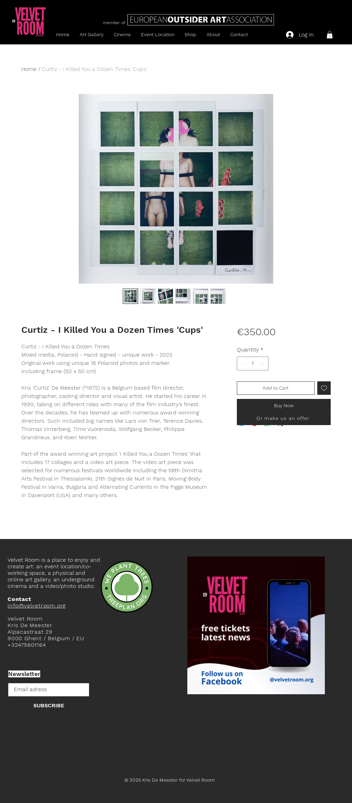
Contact (19, 599)
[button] (330, 35)
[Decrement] (243, 363)
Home (28, 69)
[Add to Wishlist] (324, 388)
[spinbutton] (253, 363)
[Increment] (262, 363)
